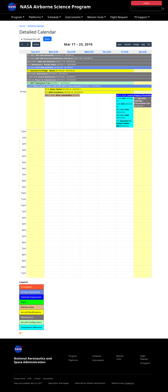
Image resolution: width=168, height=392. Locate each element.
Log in (146, 3)
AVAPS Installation (56, 92)
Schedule (52, 17)
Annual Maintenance (46, 77)
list (149, 44)
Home (22, 26)
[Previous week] (22, 44)
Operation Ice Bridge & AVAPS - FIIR (123, 123)
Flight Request (119, 17)
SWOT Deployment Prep (40, 83)
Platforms (34, 17)
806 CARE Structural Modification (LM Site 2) (54, 58)
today (36, 44)
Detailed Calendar (36, 26)
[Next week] (28, 44)
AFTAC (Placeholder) (64, 95)
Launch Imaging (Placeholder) (139, 95)
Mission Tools (95, 17)
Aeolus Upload (56, 89)
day (143, 44)
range (136, 44)
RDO (124, 98)
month (127, 44)
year (120, 44)
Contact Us (129, 383)
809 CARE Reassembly (45, 55)
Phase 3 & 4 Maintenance (45, 80)
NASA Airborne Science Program (55, 7)
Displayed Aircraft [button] (31, 39)
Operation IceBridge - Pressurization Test (142, 101)
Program (16, 17)
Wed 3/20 (89, 51)
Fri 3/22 (124, 51)
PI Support (140, 17)
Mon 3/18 (53, 51)
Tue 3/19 (71, 51)
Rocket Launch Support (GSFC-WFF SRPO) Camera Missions (57, 86)
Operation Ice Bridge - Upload (42, 70)
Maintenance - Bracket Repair (44, 64)
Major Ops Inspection (46, 61)
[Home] (13, 7)
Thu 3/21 (107, 51)
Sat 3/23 (143, 51)
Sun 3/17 (35, 51)
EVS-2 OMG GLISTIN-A (44, 67)
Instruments (72, 17)
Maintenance (42, 74)
